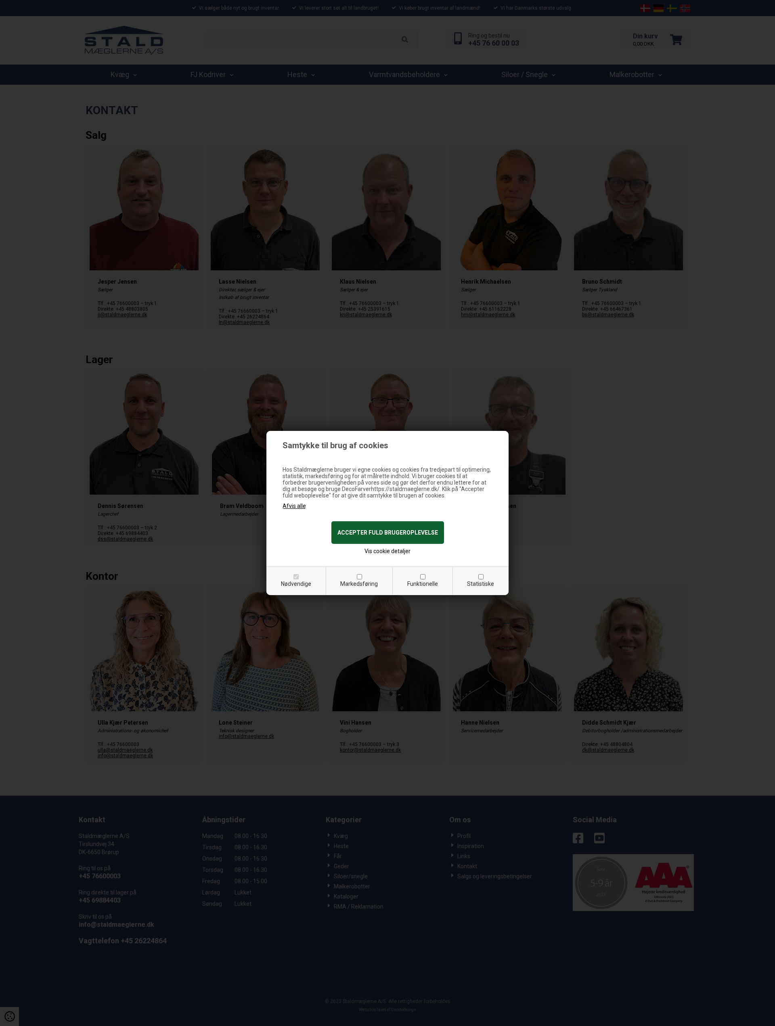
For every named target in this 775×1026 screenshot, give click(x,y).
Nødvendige (296, 584)
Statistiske (480, 584)
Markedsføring (359, 584)
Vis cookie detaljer (387, 551)
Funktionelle (422, 584)
